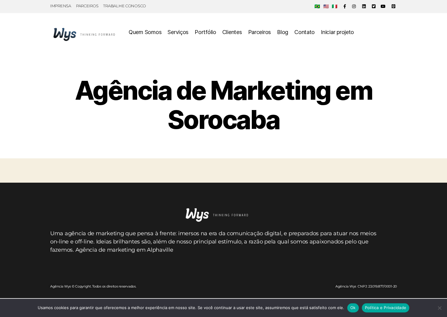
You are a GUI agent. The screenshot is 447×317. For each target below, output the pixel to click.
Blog (282, 32)
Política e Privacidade (386, 307)
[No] (439, 308)
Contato (304, 32)
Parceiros (259, 32)
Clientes (232, 32)
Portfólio (205, 32)
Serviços (178, 32)
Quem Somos (145, 32)
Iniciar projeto (337, 32)
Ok (353, 307)
